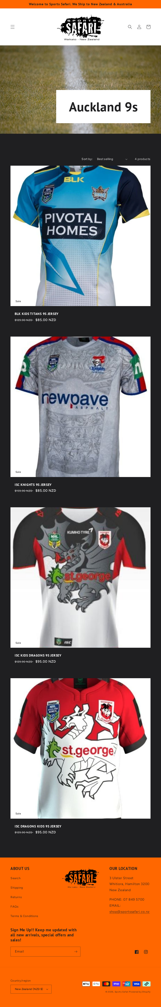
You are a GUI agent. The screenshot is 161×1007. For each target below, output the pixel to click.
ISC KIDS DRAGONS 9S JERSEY (38, 655)
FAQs (14, 906)
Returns (16, 897)
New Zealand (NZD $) (29, 989)
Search (15, 878)
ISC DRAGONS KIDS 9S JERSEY (38, 826)
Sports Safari (122, 991)
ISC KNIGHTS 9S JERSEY (33, 485)
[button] (12, 27)
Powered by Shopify (140, 991)
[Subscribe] (75, 952)
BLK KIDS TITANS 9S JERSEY (36, 314)
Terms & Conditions (24, 916)
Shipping (16, 887)
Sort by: (87, 159)
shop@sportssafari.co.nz (129, 912)
